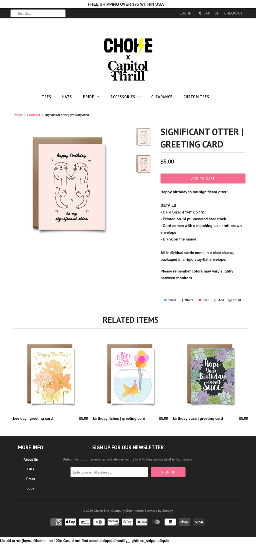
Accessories (122, 97)
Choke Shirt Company (109, 510)
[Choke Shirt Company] (128, 60)
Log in (186, 13)
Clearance (161, 97)
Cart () (210, 13)
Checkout (233, 13)
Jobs (30, 488)
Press (30, 478)
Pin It (206, 300)
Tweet (172, 300)
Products (33, 115)
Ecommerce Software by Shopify (149, 510)
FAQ (30, 468)
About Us (31, 459)
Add (221, 300)
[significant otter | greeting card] (68, 184)
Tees (46, 97)
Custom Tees (196, 97)
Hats (67, 97)
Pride (88, 97)
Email (237, 300)
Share (189, 300)
